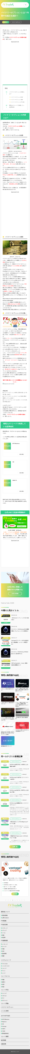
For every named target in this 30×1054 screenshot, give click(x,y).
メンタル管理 (4, 1011)
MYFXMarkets (5, 1019)
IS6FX (3, 1028)
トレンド (4, 968)
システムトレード (6, 960)
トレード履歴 (4, 1036)
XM (3, 1024)
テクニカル (5, 963)
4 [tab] (12, 900)
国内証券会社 (5, 1033)
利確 (3, 979)
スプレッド (5, 928)
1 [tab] (6, 900)
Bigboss (4, 1021)
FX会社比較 (4, 924)
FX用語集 (3, 920)
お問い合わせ (5, 917)
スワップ (4, 930)
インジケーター (6, 966)
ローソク (4, 946)
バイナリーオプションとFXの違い (18, 102)
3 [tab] (10, 900)
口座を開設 (15, 893)
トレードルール (5, 976)
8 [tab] (22, 900)
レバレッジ (5, 944)
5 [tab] (15, 900)
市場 (3, 948)
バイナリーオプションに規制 (17, 99)
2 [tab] (8, 900)
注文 (3, 951)
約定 (3, 986)
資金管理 (4, 953)
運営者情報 (5, 915)
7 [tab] (19, 900)
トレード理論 (4, 1003)
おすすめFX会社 (5, 1015)
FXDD (3, 1031)
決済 (3, 984)
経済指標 (3, 1040)
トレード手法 (4, 989)
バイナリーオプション (16, 22)
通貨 (3, 956)
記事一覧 (15, 846)
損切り (3, 982)
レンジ (3, 973)
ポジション (5, 1000)
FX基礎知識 (4, 940)
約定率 (3, 937)
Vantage (4, 1026)
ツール (3, 932)
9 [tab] (24, 900)
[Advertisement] (15, 52)
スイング (4, 993)
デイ (3, 998)
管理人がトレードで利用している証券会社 (16, 106)
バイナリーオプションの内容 (17, 97)
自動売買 (3, 1044)
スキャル (4, 995)
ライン (3, 970)
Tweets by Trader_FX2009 (7, 603)
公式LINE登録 (15, 593)
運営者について (5, 911)
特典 (3, 935)
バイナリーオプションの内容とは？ (16, 92)
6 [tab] (17, 900)
